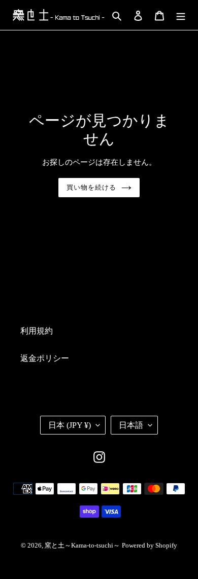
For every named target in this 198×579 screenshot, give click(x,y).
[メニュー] (180, 15)
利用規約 (36, 331)
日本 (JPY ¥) (69, 425)
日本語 (131, 425)
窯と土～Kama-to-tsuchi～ (82, 545)
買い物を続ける (91, 187)
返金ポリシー (44, 358)
